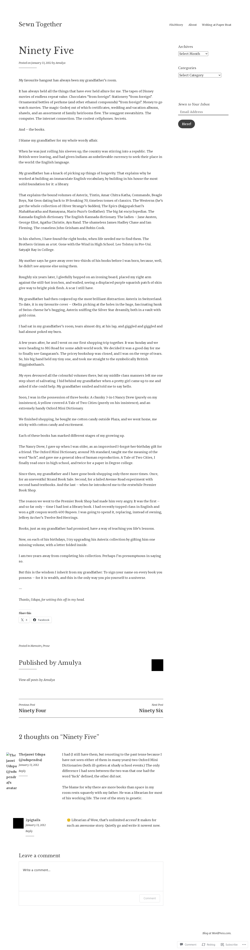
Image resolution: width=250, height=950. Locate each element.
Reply (22, 771)
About (192, 25)
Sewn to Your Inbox (194, 104)
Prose (46, 646)
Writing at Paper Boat (216, 25)
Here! (186, 124)
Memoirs (36, 646)
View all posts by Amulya (37, 680)
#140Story (176, 25)
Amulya (60, 63)
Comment (150, 898)
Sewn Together (40, 24)
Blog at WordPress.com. (217, 933)
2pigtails (33, 820)
